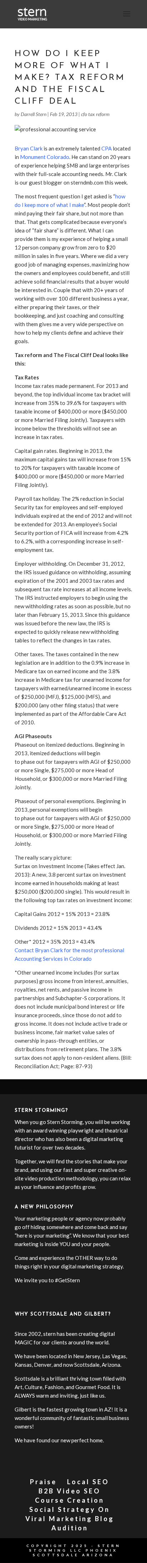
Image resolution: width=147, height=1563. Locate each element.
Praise (43, 1482)
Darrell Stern (33, 114)
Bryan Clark (28, 148)
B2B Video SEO (70, 1491)
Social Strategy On (69, 1509)
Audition (69, 1528)
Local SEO (88, 1482)
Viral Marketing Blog (69, 1519)
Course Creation (69, 1500)
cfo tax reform (95, 114)
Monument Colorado (44, 157)
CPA (107, 148)
